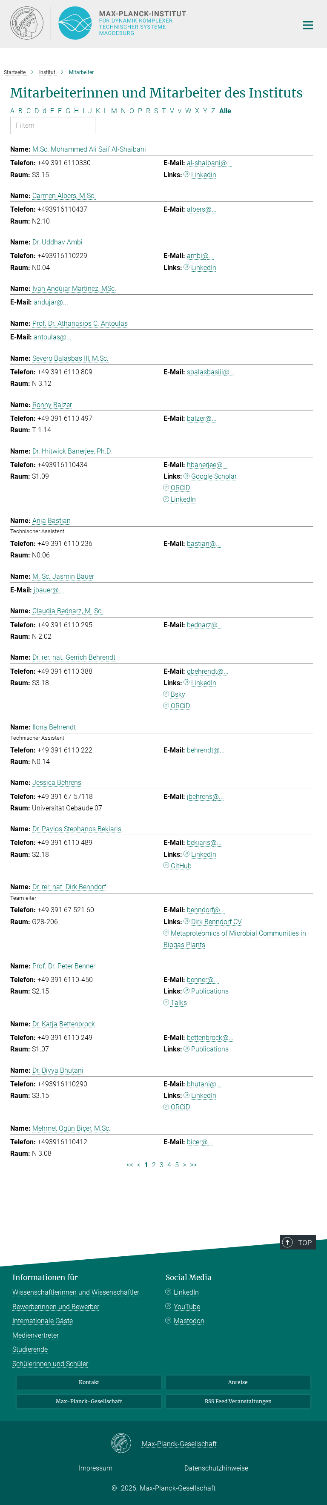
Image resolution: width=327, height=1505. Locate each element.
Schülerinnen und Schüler (50, 1364)
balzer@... (202, 418)
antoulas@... (53, 337)
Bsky (178, 694)
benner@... (203, 980)
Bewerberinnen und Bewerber (55, 1307)
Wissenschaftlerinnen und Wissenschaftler (75, 1292)
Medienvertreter (35, 1335)
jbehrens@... (205, 797)
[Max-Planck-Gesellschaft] (126, 1443)
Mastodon (189, 1321)
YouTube (187, 1307)
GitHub (181, 866)
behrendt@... (206, 750)
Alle (225, 111)
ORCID (180, 488)
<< (129, 1165)
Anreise (238, 1382)
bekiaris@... (204, 843)
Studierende (30, 1349)
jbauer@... (49, 590)
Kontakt (89, 1382)
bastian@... (204, 544)
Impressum (95, 1468)
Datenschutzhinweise (216, 1468)
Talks (179, 1003)
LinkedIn (203, 268)
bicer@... (200, 1142)
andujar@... (51, 302)
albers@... (202, 209)
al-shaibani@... (209, 163)
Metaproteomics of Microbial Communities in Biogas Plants (235, 939)
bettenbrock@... (210, 1038)
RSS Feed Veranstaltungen (238, 1401)
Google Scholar (214, 476)
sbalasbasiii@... (211, 372)
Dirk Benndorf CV (216, 922)
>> (193, 1165)
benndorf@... (206, 910)
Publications (210, 991)
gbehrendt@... (208, 671)
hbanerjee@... (207, 465)
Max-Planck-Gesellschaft (89, 1401)
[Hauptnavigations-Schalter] (307, 25)
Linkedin (203, 175)
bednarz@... (205, 625)
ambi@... (200, 256)
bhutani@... (204, 1084)
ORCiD (180, 706)
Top (305, 1242)
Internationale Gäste (42, 1321)
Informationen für (45, 1277)
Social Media (189, 1277)
